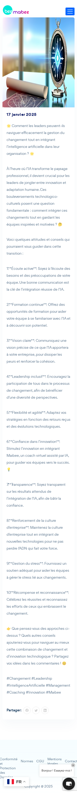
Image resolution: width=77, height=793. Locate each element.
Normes (27, 761)
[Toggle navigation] (70, 11)
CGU (40, 761)
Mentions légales (54, 761)
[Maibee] (15, 10)
